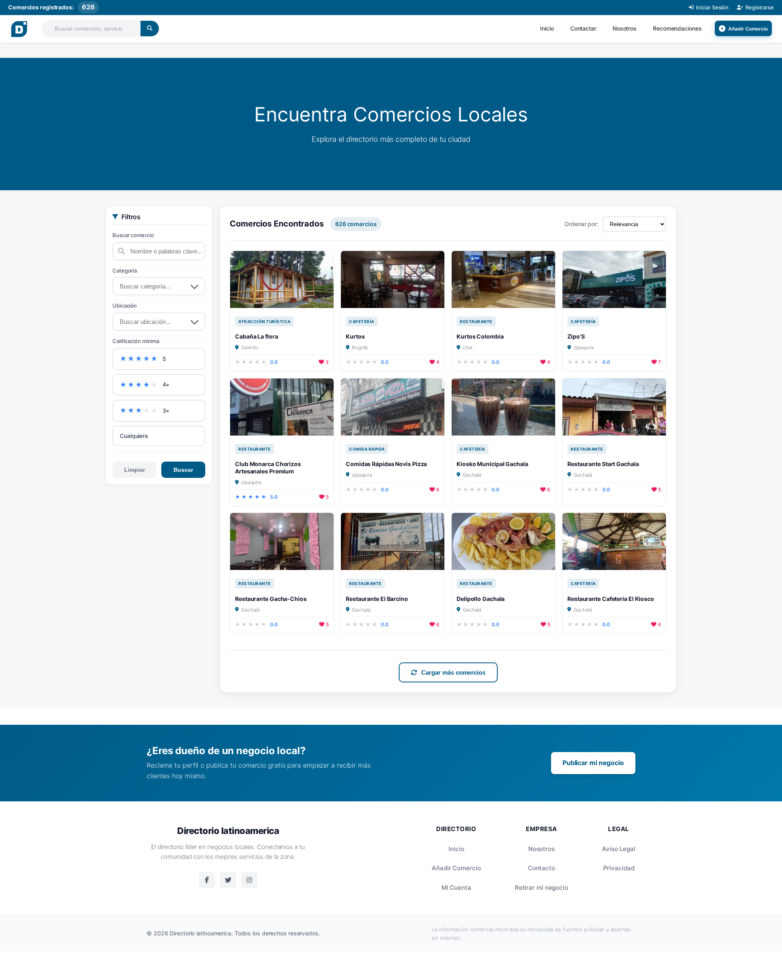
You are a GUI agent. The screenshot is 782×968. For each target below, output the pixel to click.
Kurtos (355, 336)
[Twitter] (228, 880)
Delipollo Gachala (481, 598)
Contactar (583, 28)
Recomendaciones (677, 28)
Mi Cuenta (456, 887)
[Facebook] (207, 880)
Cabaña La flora (256, 336)
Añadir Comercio (456, 868)
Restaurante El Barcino (377, 598)
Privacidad (619, 868)
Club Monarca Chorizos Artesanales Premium (268, 467)
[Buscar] (150, 28)
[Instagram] (249, 880)
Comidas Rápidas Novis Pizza (386, 463)
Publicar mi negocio (593, 763)
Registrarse (759, 7)
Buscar (183, 469)
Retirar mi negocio (541, 887)
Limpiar (134, 469)
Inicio (547, 28)
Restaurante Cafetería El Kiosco (610, 598)
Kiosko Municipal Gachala (492, 463)
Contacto (541, 868)
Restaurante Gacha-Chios (271, 598)
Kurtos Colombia (480, 336)
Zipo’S (575, 336)
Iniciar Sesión (712, 7)
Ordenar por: (581, 223)
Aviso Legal (618, 849)
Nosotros (625, 28)
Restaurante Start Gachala (603, 463)
